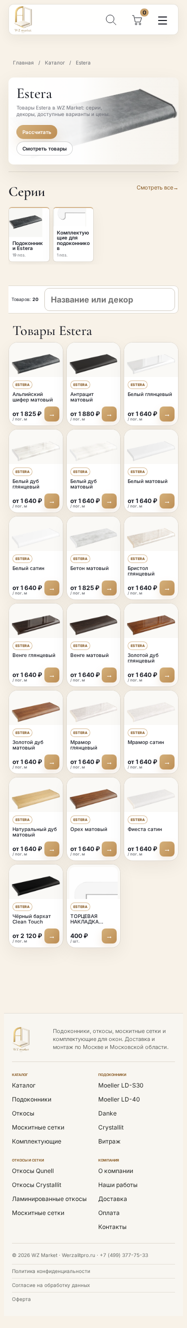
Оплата (109, 1212)
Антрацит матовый (82, 397)
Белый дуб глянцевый (25, 484)
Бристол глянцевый (141, 571)
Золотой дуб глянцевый (143, 658)
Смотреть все (158, 187)
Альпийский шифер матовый (32, 397)
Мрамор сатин (146, 742)
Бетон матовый (89, 568)
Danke (107, 1113)
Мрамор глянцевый (83, 745)
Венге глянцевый (33, 655)
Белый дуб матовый (83, 484)
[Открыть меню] (163, 21)
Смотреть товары (44, 149)
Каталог (55, 63)
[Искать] (111, 19)
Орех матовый (88, 829)
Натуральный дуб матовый (34, 832)
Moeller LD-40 (119, 1099)
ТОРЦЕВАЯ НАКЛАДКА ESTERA (84, 921)
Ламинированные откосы (49, 1198)
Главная (23, 63)
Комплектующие (36, 1141)
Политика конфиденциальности (51, 1271)
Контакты (112, 1226)
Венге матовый (89, 655)
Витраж (109, 1141)
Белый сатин (28, 568)
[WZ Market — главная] (29, 20)
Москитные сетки (38, 1127)
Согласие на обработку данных (51, 1285)
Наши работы (118, 1184)
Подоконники (31, 1099)
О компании (115, 1170)
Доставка (112, 1198)
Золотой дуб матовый (27, 745)
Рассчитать (36, 132)
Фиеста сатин (145, 829)
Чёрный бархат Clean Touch (31, 919)
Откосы (23, 1113)
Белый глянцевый (150, 394)
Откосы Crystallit (36, 1184)
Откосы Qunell (33, 1170)
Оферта (21, 1299)
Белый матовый (148, 481)
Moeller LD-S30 (121, 1085)
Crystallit (111, 1127)
